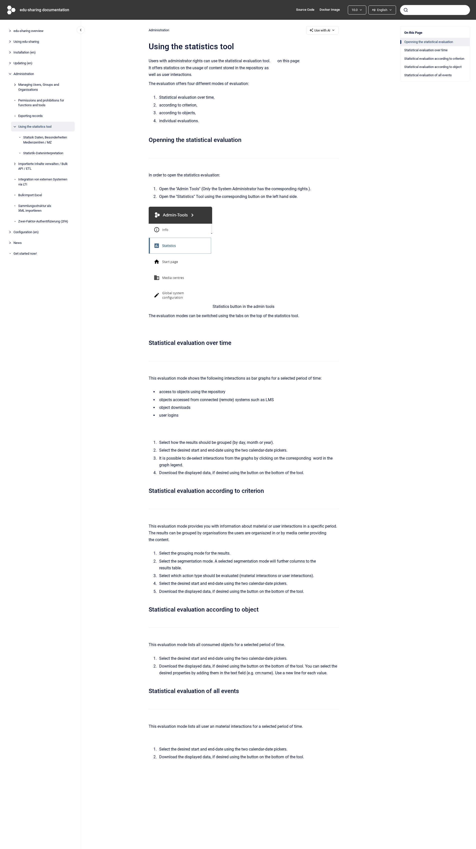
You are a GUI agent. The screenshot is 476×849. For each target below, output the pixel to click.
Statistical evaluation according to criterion (434, 58)
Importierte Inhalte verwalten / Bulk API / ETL (43, 166)
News (17, 243)
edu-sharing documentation (44, 9)
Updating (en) (22, 63)
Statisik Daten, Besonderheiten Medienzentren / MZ (45, 139)
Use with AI (322, 30)
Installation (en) (24, 52)
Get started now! (25, 253)
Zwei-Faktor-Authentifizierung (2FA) (43, 221)
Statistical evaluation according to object (433, 67)
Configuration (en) (26, 232)
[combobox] (435, 10)
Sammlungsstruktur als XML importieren (34, 208)
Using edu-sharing (26, 41)
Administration (23, 74)
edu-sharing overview (28, 31)
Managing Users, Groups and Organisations (38, 87)
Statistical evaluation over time (426, 50)
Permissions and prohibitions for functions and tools (41, 102)
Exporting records (30, 116)
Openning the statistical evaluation (428, 42)
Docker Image (330, 9)
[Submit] (406, 10)
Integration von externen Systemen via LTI (42, 181)
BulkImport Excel (30, 195)
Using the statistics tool (34, 126)
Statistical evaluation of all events (428, 75)
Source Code (305, 9)
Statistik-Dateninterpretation (43, 153)
